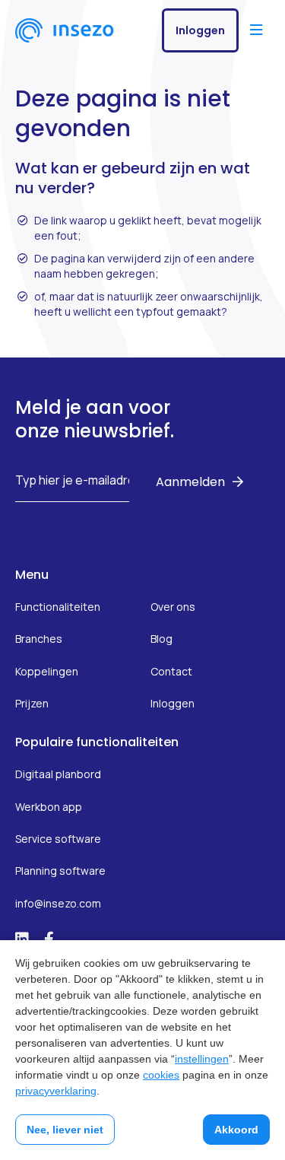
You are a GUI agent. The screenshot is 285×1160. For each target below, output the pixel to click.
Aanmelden (190, 482)
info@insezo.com (58, 903)
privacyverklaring (56, 1091)
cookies (161, 1075)
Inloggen (200, 30)
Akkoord (236, 1129)
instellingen (202, 1059)
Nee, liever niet (65, 1129)
